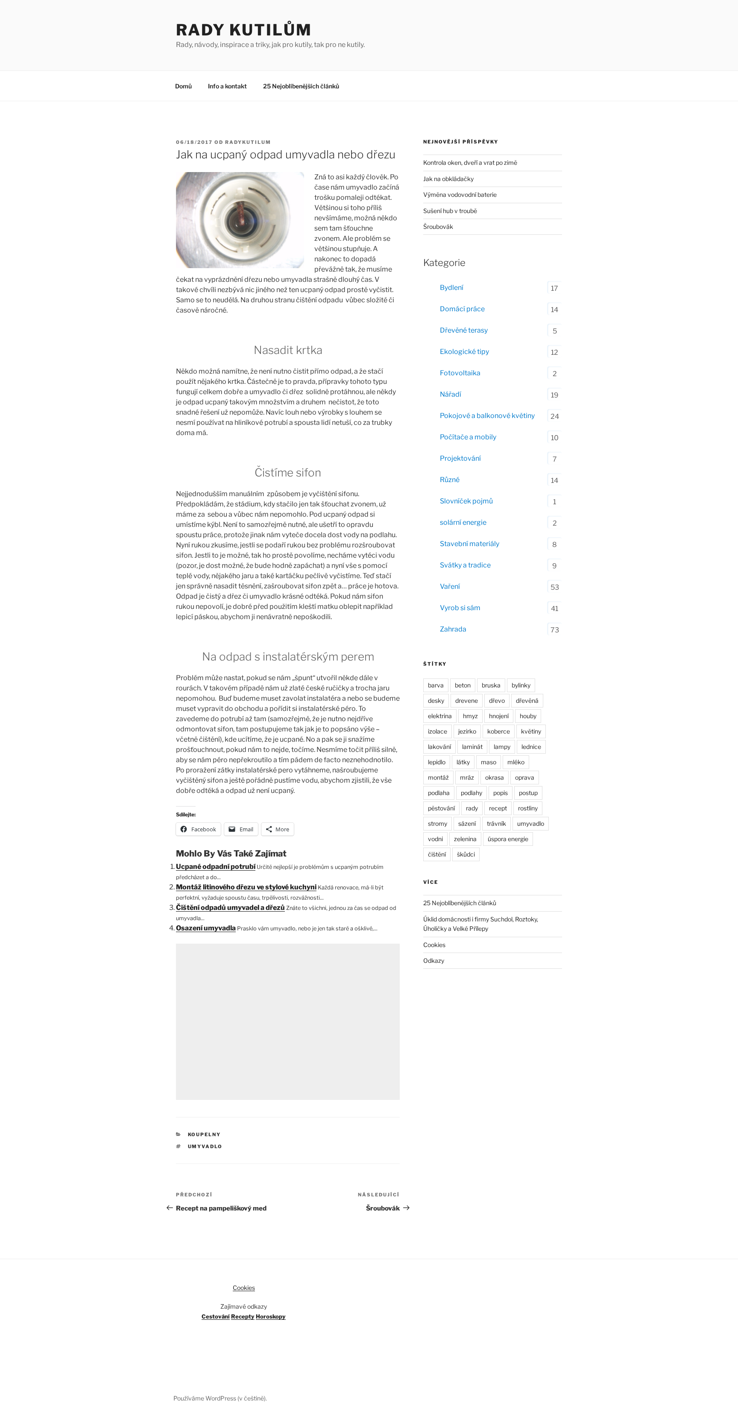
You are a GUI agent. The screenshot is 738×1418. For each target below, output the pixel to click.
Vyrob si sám (460, 608)
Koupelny (204, 1134)
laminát (472, 746)
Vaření (450, 586)
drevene (466, 700)
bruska (491, 685)
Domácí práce (462, 309)
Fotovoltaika (460, 373)
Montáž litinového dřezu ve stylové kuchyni (246, 887)
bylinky (521, 685)
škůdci (466, 854)
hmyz (470, 715)
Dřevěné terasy (464, 330)
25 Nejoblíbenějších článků (301, 86)
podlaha (439, 792)
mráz (467, 777)
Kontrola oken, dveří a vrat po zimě (470, 162)
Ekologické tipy (464, 352)
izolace (437, 731)
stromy (437, 823)
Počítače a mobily (468, 437)
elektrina (440, 715)
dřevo (497, 700)
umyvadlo (205, 1146)
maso (488, 762)
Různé (450, 480)
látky (463, 762)
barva (436, 685)
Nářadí (450, 394)
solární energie (463, 522)
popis (500, 792)
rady (472, 808)
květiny (531, 731)
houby (528, 715)
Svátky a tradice (465, 565)
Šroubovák (438, 226)
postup (528, 792)
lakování (439, 746)
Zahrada (453, 629)
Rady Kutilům (244, 29)
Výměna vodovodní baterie (460, 194)
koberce (498, 731)
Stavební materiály (469, 544)
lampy (502, 746)
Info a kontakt (227, 86)
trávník (496, 823)
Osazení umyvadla (206, 928)
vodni (435, 838)
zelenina (465, 838)
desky (436, 700)
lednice (531, 746)
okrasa (494, 777)
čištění (437, 854)
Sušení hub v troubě (450, 210)
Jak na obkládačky (448, 178)
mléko (515, 762)
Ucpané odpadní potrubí (215, 866)
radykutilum (248, 142)
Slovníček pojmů (466, 501)
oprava (524, 777)
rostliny (528, 808)
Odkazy (433, 960)
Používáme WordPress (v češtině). (220, 1398)
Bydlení (451, 288)
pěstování (441, 808)
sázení (467, 823)
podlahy (471, 792)
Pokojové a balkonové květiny (487, 416)
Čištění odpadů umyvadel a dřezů (230, 907)
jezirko (467, 731)
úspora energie (508, 838)
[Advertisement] (288, 1022)
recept (498, 808)
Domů (183, 86)
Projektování (460, 458)
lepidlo (436, 762)
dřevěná (527, 700)
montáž (438, 777)
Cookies (434, 944)
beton (463, 685)
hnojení (499, 715)
